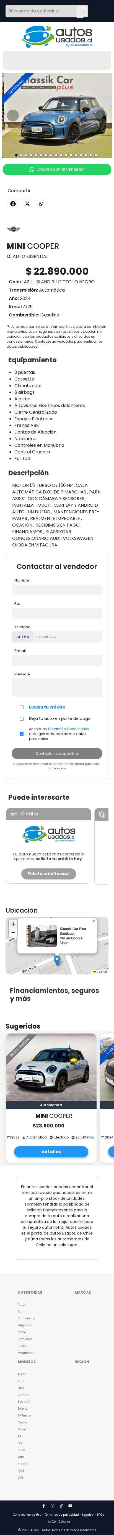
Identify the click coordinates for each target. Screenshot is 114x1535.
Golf (20, 1443)
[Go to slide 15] (86, 155)
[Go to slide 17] (96, 155)
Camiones (25, 1339)
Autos (22, 1304)
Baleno (22, 1409)
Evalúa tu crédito (47, 707)
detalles (51, 1151)
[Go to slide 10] (61, 155)
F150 (21, 1388)
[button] (57, 960)
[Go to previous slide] (13, 115)
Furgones (24, 1325)
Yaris (21, 1457)
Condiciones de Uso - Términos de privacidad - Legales (53, 1515)
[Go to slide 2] (21, 155)
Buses (22, 1346)
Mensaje (22, 674)
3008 (21, 1450)
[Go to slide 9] (56, 155)
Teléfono (22, 627)
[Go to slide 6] (41, 155)
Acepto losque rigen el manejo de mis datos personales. (59, 733)
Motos (22, 1332)
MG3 (21, 1471)
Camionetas (26, 1318)
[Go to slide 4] (31, 155)
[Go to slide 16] (91, 155)
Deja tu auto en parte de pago (60, 718)
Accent (23, 1374)
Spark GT (24, 1402)
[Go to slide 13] (76, 155)
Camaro (23, 1395)
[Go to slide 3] (26, 155)
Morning (24, 1429)
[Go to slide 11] (66, 155)
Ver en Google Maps (71, 940)
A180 (21, 1381)
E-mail (20, 650)
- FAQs (99, 1515)
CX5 (20, 1478)
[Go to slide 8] (51, 155)
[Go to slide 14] (81, 155)
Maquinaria (26, 1353)
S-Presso (24, 1416)
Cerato (22, 1422)
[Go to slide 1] (16, 155)
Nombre (21, 580)
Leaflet (101, 971)
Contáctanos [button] (61, 1522)
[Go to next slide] (101, 115)
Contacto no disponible (57, 753)
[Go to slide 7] (46, 155)
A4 (19, 1436)
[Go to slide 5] (36, 155)
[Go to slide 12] (71, 155)
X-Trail (22, 1464)
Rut (17, 603)
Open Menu (80, 11)
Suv (20, 1311)
